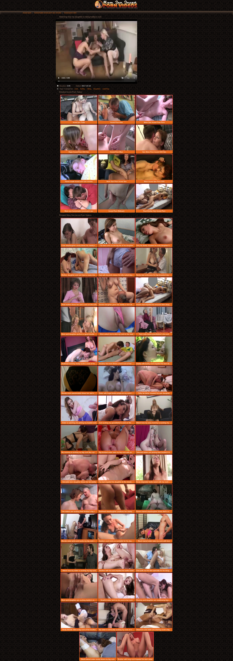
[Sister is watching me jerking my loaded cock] (79, 408)
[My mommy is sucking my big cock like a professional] (79, 438)
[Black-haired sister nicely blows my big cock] (98, 645)
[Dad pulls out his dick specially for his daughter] (154, 556)
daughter (96, 89)
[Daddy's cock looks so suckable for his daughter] (116, 526)
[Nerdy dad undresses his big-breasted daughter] (154, 260)
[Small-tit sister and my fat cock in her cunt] (116, 585)
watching (105, 89)
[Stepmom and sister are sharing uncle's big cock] (154, 615)
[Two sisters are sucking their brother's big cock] (79, 497)
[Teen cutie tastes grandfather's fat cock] (154, 320)
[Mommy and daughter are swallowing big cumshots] (154, 585)
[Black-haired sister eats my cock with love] (154, 526)
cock (76, 89)
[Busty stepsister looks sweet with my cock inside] (154, 467)
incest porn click (70, 13)
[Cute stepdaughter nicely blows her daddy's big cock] (79, 231)
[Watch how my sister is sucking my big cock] (79, 556)
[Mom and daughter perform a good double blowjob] (79, 320)
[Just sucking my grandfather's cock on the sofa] (116, 408)
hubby (82, 89)
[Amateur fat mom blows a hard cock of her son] (116, 349)
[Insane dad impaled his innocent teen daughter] (154, 290)
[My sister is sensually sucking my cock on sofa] (116, 615)
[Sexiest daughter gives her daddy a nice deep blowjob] (116, 290)
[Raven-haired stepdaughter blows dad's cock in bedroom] (154, 497)
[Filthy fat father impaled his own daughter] (154, 379)
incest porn (27, 13)
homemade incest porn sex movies (47, 13)
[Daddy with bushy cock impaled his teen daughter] (154, 349)
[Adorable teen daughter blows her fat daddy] (79, 467)
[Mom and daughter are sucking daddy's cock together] (79, 585)
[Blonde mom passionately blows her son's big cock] (79, 379)
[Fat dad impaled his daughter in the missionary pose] (116, 467)
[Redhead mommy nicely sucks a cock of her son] (79, 349)
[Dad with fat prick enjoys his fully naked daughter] (116, 260)
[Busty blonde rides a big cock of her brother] (79, 615)
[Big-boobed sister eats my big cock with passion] (116, 438)
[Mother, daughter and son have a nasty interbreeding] (79, 260)
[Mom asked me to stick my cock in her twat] (116, 320)
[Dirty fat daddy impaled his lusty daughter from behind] (154, 231)
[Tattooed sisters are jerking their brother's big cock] (154, 438)
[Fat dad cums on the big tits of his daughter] (116, 231)
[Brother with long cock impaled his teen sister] (135, 645)
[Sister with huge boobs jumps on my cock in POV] (116, 379)
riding (89, 89)
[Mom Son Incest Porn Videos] (116, 4)
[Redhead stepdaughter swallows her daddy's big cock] (116, 497)
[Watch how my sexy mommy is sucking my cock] (154, 408)
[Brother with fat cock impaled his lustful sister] (116, 556)
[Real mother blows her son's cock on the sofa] (79, 290)
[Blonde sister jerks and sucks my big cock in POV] (79, 526)
